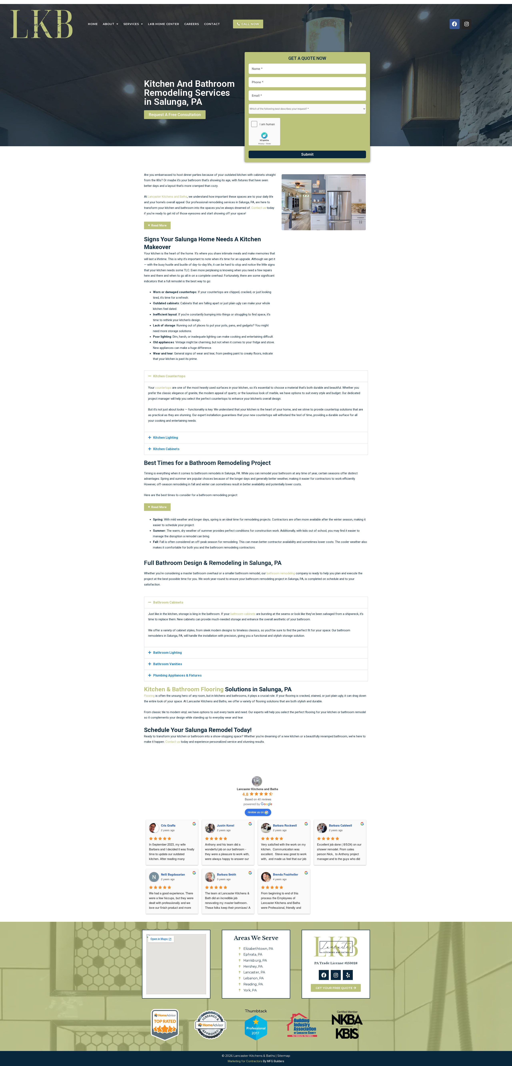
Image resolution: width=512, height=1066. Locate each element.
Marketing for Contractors (245, 1061)
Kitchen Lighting (165, 437)
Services (131, 24)
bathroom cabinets (242, 614)
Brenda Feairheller (285, 874)
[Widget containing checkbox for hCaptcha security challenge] (264, 131)
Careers (191, 24)
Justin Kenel (225, 825)
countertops (163, 387)
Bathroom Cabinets (168, 602)
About (108, 24)
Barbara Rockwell (285, 825)
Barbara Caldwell (340, 825)
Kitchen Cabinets (166, 449)
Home (93, 24)
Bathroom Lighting (167, 653)
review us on (256, 812)
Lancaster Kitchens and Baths (167, 196)
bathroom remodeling (281, 573)
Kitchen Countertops (169, 376)
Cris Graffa (168, 825)
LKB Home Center (163, 24)
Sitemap (283, 1056)
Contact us (258, 208)
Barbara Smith (226, 874)
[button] (256, 376)
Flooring (149, 696)
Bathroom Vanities (167, 664)
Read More (159, 225)
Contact (212, 24)
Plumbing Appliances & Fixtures (177, 675)
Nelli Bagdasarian (173, 874)
